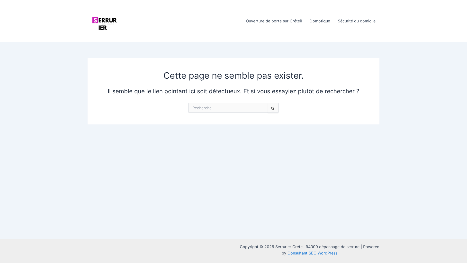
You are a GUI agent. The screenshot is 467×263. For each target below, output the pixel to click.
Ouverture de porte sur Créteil (274, 21)
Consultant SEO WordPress (312, 253)
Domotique (320, 21)
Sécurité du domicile (357, 21)
